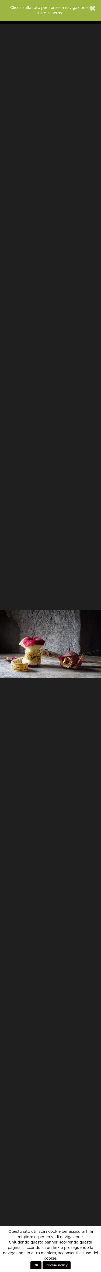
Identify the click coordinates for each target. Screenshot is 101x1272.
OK (36, 1265)
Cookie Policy (57, 1265)
